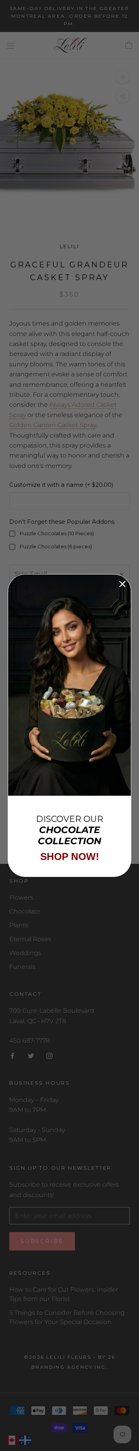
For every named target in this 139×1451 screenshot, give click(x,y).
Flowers (21, 897)
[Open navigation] (11, 45)
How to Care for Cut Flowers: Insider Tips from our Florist (63, 1294)
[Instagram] (49, 1055)
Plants (18, 925)
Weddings (25, 953)
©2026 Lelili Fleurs (58, 1357)
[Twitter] (31, 1055)
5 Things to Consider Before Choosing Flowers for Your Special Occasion (67, 1317)
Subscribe (42, 1241)
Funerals (22, 966)
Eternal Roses (30, 939)
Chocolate (24, 911)
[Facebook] (12, 1055)
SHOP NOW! (69, 856)
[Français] (25, 1440)
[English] (12, 1440)
